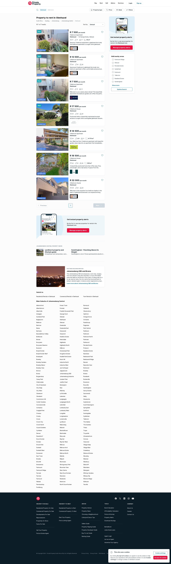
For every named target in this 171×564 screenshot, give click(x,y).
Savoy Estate (87, 390)
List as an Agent (109, 539)
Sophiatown (86, 402)
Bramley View (40, 368)
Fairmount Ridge (119, 59)
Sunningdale (87, 413)
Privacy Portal (93, 553)
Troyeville (86, 433)
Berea (38, 328)
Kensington (63, 385)
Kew (61, 388)
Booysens (39, 342)
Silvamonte (86, 399)
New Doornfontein (65, 473)
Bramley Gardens (41, 362)
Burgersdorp (40, 376)
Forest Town (63, 305)
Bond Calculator (109, 508)
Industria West (64, 365)
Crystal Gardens (41, 427)
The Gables (86, 422)
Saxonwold (86, 393)
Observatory (87, 311)
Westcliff (86, 464)
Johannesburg (55, 21)
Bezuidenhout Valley (42, 334)
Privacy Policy (85, 553)
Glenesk (62, 317)
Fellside (38, 481)
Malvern (62, 427)
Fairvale (38, 473)
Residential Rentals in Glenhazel (45, 296)
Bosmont (39, 348)
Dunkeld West (40, 450)
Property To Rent (65, 504)
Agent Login (108, 536)
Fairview (38, 476)
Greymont (63, 334)
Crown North (40, 424)
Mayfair (62, 439)
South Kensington (88, 405)
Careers (129, 511)
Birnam (38, 339)
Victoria (85, 439)
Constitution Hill (41, 399)
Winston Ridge (87, 479)
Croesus (38, 413)
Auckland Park (40, 317)
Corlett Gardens (41, 402)
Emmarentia (39, 464)
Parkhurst (86, 331)
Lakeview (62, 396)
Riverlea (85, 371)
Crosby (38, 416)
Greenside (63, 325)
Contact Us (130, 514)
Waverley (86, 456)
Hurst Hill (62, 359)
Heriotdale (63, 339)
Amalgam (39, 314)
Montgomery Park (65, 464)
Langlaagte (63, 399)
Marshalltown (64, 430)
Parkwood (86, 342)
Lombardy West (64, 410)
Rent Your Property (64, 517)
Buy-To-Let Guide (87, 533)
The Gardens (87, 424)
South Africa (39, 21)
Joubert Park (64, 379)
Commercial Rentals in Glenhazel (69, 296)
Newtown (62, 481)
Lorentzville (63, 419)
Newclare (62, 476)
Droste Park (39, 444)
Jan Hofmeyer (64, 368)
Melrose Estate (64, 450)
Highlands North (64, 345)
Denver (38, 433)
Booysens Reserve (41, 345)
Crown (38, 419)
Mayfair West (64, 442)
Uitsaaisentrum (87, 436)
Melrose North (64, 453)
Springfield (86, 407)
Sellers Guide (85, 523)
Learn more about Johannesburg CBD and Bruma (82, 283)
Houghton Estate (65, 353)
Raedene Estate (119, 78)
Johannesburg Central (67, 21)
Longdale (62, 413)
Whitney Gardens (88, 473)
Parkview (86, 339)
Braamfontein (40, 351)
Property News (86, 511)
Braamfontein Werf (42, 353)
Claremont (39, 393)
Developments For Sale (43, 514)
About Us (130, 508)
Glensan (117, 62)
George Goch (64, 314)
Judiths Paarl (64, 382)
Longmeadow (64, 416)
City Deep (39, 388)
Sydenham (118, 69)
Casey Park (39, 379)
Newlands (63, 479)
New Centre (63, 470)
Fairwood (39, 479)
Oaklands (86, 308)
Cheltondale (39, 382)
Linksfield (62, 405)
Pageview (86, 325)
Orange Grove (87, 317)
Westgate (86, 470)
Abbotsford (39, 305)
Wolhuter (86, 481)
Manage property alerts (121, 47)
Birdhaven (39, 336)
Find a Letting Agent (65, 520)
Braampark (39, 356)
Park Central (87, 328)
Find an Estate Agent (42, 533)
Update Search (122, 89)
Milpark (62, 459)
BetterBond (107, 527)
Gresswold (63, 331)
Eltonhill (38, 461)
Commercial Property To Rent (68, 511)
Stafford (86, 410)
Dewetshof (39, 436)
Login (130, 3)
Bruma (38, 373)
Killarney (62, 390)
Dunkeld (38, 447)
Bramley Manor (40, 365)
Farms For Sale (40, 524)
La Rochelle (63, 393)
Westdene (86, 467)
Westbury (86, 461)
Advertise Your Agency (111, 542)
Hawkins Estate (64, 336)
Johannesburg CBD (65, 373)
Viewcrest (86, 442)
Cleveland (39, 396)
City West (39, 390)
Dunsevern (39, 453)
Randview (86, 353)
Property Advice (86, 508)
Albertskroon (40, 308)
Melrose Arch (64, 447)
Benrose (38, 325)
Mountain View (64, 467)
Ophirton (86, 314)
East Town (39, 456)
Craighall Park (40, 410)
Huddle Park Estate (65, 356)
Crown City (39, 422)
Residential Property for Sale (44, 508)
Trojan (85, 430)
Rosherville (86, 379)
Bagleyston (39, 319)
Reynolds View (87, 365)
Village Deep (87, 444)
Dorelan (38, 442)
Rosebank (86, 376)
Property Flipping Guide (89, 527)
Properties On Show (42, 521)
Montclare (63, 461)
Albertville (39, 311)
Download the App (110, 520)
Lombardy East (64, 407)
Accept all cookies (160, 557)
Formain (62, 308)
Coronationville (40, 405)
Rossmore (86, 382)
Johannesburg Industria (67, 376)
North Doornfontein (66, 484)
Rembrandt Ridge (88, 359)
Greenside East (64, 328)
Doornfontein (40, 439)
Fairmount (118, 72)
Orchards (86, 319)
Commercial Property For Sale (45, 511)
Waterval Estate (88, 453)
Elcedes (38, 459)
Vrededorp (86, 450)
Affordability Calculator (111, 511)
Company (130, 504)
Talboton (117, 75)
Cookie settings (160, 553)
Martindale (63, 433)
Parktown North (88, 336)
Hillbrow (62, 348)
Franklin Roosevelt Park (67, 311)
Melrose (62, 444)
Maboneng (63, 424)
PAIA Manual (102, 553)
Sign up (139, 3)
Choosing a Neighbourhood (90, 514)
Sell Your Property (41, 530)
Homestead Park (65, 351)
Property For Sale (42, 504)
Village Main (86, 447)
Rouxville (86, 385)
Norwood (86, 305)
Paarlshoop (86, 322)
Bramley (38, 359)
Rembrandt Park (88, 356)
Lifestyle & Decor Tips (88, 517)
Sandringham (118, 81)
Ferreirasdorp (40, 484)
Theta (85, 427)
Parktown (86, 334)
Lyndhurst (63, 422)
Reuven (85, 362)
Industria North (64, 362)
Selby (85, 396)
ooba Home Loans (109, 530)
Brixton (38, 371)
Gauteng (47, 21)
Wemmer (85, 459)
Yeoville (85, 484)
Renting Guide (86, 536)
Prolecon (86, 348)
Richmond (86, 368)
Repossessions (40, 517)
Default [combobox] (92, 24)
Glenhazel (77, 21)
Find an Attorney (109, 514)
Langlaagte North (65, 402)
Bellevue (38, 322)
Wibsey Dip (86, 476)
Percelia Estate (119, 66)
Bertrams (39, 331)
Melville (62, 456)
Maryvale (62, 436)
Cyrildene (39, 430)
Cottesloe (39, 407)
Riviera (85, 373)
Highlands (63, 342)
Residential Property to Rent (67, 508)
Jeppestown (63, 371)
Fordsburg (39, 487)
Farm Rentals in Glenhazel (90, 296)
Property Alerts (109, 517)
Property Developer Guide (89, 530)
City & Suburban (41, 385)
